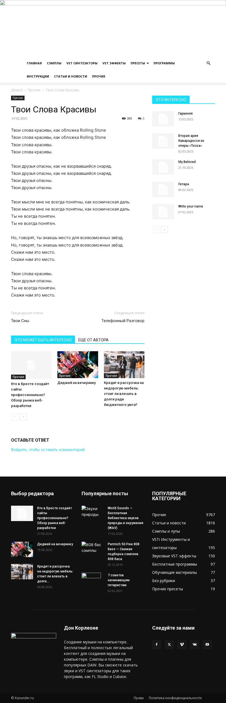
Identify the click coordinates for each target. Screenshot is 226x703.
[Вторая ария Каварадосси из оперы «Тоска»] (163, 141)
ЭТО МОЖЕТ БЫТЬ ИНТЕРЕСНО (43, 340)
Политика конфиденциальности (175, 698)
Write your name (190, 206)
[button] (208, 63)
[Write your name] (163, 211)
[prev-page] (14, 416)
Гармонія (185, 113)
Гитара (183, 184)
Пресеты (138, 63)
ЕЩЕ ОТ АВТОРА (93, 340)
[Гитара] (163, 189)
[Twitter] (169, 644)
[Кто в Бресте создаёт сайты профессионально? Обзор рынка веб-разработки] (31, 365)
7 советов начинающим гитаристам (119, 580)
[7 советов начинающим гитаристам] (93, 582)
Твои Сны (20, 320)
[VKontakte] (194, 644)
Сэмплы (54, 63)
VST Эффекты (114, 63)
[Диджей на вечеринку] (77, 364)
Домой (17, 90)
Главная (34, 63)
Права (139, 698)
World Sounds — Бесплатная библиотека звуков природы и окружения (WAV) (125, 518)
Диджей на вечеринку (76, 383)
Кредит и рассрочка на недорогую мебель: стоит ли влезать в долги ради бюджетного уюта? (124, 394)
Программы (164, 63)
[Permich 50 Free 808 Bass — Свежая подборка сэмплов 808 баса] (93, 547)
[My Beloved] (163, 167)
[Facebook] (156, 644)
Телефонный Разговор (122, 320)
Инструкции (38, 76)
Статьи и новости (70, 76)
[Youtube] (207, 644)
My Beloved (187, 162)
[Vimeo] (181, 644)
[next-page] (23, 416)
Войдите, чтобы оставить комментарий (48, 449)
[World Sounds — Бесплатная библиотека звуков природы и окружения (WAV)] (93, 511)
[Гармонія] (163, 118)
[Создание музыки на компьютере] (113, 28)
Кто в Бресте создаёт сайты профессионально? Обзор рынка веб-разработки (30, 395)
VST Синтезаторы (82, 63)
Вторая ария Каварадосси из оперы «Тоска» (191, 141)
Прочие (98, 76)
